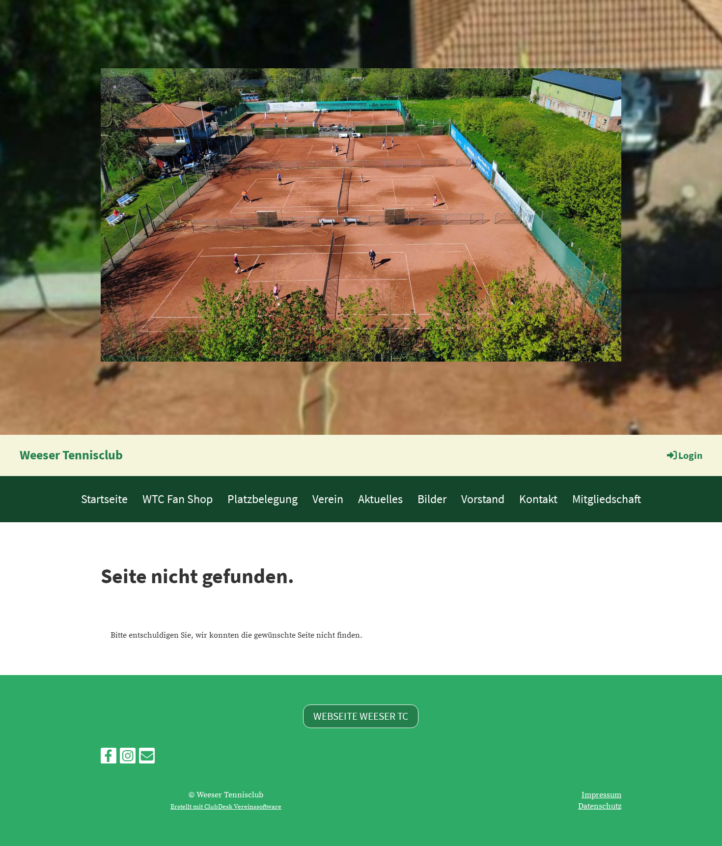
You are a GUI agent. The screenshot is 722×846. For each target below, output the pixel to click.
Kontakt (538, 499)
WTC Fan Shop (177, 499)
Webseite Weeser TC (360, 716)
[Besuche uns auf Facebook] (108, 759)
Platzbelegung (262, 499)
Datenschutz (599, 806)
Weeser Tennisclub (71, 455)
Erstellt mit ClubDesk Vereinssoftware (225, 807)
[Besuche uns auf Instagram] (128, 759)
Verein (327, 499)
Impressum (601, 795)
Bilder (431, 499)
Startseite (104, 499)
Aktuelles (380, 499)
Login (690, 455)
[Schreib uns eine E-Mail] (147, 759)
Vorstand (482, 499)
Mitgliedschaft (606, 499)
